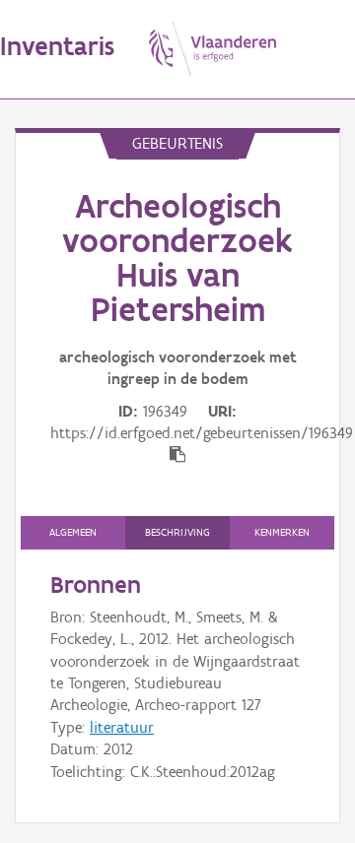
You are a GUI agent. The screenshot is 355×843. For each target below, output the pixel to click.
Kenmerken (282, 532)
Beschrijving (177, 532)
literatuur (122, 727)
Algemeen (73, 532)
